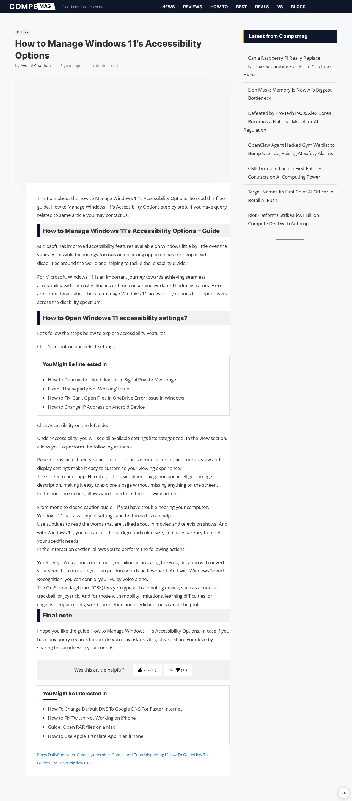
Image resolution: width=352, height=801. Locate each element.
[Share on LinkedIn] (12, 208)
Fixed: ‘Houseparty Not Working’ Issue (88, 389)
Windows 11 (79, 763)
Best (241, 6)
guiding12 (159, 754)
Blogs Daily (47, 754)
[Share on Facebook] (12, 195)
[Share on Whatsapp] (12, 214)
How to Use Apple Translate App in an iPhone (96, 736)
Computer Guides (73, 754)
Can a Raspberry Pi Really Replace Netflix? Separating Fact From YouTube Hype (287, 66)
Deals (262, 6)
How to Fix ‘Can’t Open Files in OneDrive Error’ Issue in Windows (116, 398)
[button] (344, 793)
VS (280, 6)
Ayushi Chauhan (36, 65)
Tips (54, 763)
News (168, 6)
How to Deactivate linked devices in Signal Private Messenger (113, 379)
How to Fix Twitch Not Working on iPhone (92, 718)
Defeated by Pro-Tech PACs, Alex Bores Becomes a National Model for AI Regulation (287, 121)
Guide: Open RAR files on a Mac (81, 727)
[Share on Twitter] (12, 203)
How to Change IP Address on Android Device (96, 407)
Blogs (298, 6)
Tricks (63, 763)
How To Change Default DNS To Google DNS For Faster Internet (115, 709)
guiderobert (101, 754)
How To (219, 6)
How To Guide (181, 754)
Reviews (192, 6)
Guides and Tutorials (131, 754)
